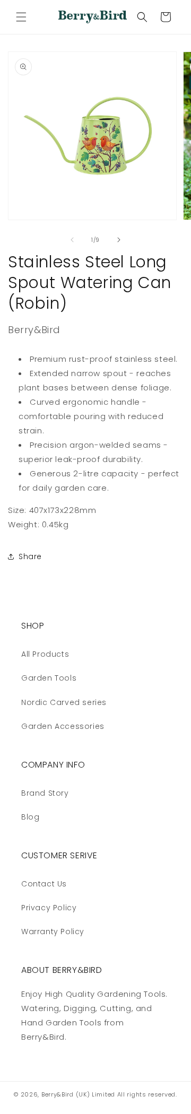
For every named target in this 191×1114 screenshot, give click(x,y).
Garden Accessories (63, 726)
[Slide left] (72, 239)
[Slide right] (119, 239)
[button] (21, 17)
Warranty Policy (52, 931)
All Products (45, 654)
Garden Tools (48, 678)
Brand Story (45, 793)
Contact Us (44, 883)
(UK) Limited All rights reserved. (126, 1094)
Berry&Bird (57, 1094)
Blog (30, 817)
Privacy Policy (48, 907)
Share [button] (30, 556)
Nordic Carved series (64, 702)
